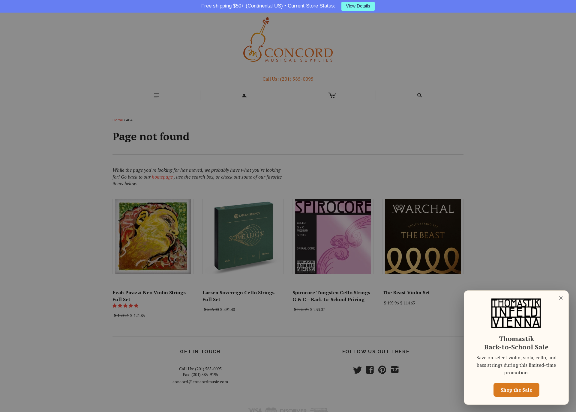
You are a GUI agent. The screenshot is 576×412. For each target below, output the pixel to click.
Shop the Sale (516, 390)
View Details (358, 6)
